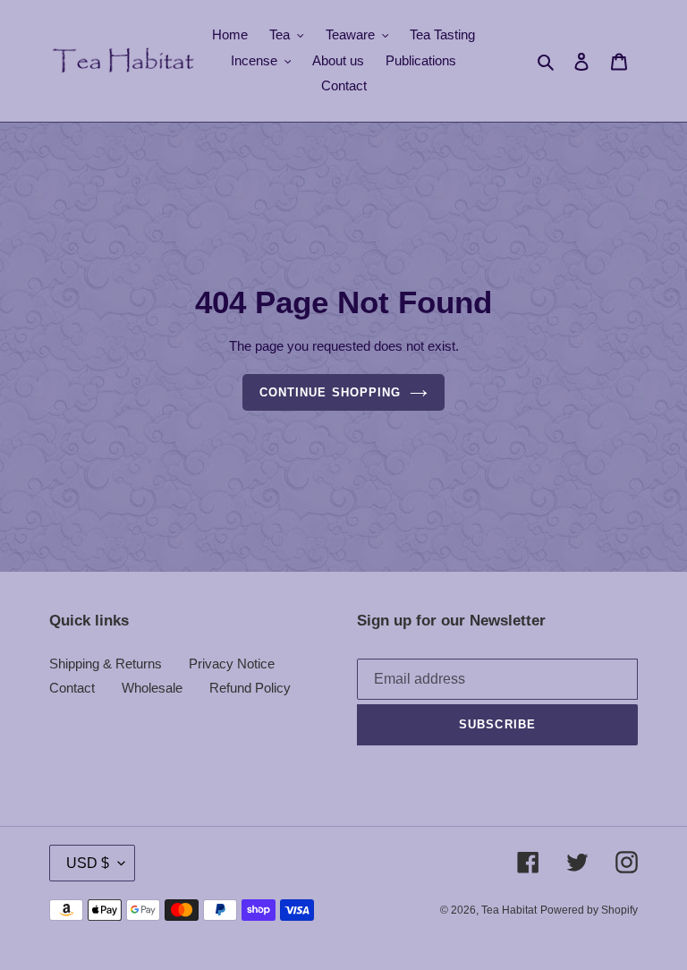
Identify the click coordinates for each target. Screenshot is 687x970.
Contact (72, 687)
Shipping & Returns (105, 663)
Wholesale (152, 687)
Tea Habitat (509, 910)
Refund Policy (250, 687)
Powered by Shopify (589, 910)
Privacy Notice (232, 663)
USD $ (87, 863)
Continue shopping (330, 392)
